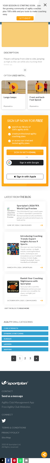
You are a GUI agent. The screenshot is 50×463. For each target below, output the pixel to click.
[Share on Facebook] (8, 460)
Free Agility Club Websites (16, 406)
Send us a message (12, 396)
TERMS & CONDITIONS (14, 427)
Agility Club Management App (18, 402)
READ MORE (24, 308)
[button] (25, 176)
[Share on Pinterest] (14, 460)
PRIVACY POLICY (10, 432)
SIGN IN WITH (25, 152)
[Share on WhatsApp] (20, 460)
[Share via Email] (26, 460)
